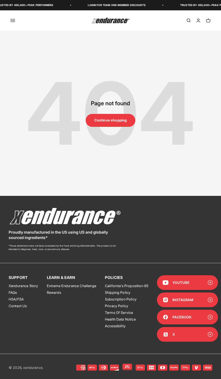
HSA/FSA (16, 299)
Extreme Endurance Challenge (71, 286)
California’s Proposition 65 (126, 286)
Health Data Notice (120, 319)
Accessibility (115, 326)
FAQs (13, 292)
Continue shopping (110, 120)
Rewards (54, 292)
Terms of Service (119, 312)
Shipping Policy (117, 292)
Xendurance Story (23, 286)
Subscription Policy (121, 299)
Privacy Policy (116, 306)
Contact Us (18, 306)
